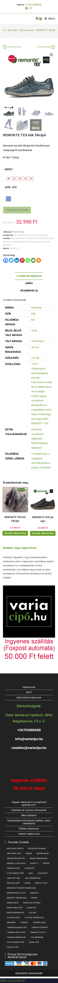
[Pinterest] (22, 260)
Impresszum (29, 687)
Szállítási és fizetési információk (28, 810)
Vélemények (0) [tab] (29, 290)
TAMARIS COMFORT (39, 927)
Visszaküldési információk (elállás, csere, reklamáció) (29, 822)
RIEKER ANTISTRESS (31, 903)
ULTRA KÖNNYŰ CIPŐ (15, 942)
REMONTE (34, 238)
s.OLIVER (32, 913)
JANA (30, 873)
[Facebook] (5, 260)
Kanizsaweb (35, 973)
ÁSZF (29, 692)
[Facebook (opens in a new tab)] (27, 8)
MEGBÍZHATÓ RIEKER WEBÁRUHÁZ (21, 888)
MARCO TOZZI (41, 883)
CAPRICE (46, 863)
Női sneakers (19, 235)
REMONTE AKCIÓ (46, 238)
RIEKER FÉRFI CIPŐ (14, 908)
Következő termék (14, 47)
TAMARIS (24, 923)
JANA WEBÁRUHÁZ (33, 878)
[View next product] (53, 47)
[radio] (8, 179)
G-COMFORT (29, 868)
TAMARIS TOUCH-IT (38, 932)
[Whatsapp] (27, 260)
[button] (51, 55)
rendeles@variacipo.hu (29, 748)
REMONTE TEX (9, 242)
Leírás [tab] (29, 283)
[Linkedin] (16, 260)
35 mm (35, 347)
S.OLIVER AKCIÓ (13, 918)
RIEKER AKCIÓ (13, 903)
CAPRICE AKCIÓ (13, 868)
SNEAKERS (41, 242)
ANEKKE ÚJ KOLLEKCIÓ (16, 863)
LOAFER (27, 883)
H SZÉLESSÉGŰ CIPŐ (15, 873)
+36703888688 (29, 730)
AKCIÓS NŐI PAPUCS (15, 849)
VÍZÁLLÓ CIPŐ (13, 947)
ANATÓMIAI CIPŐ (14, 853)
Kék (33, 313)
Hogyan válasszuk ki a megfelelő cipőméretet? (29, 803)
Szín (7, 187)
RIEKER (34, 898)
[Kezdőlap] (4, 30)
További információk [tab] (29, 276)
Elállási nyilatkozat (29, 828)
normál (35, 357)
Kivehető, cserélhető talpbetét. (37, 434)
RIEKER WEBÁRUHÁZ (15, 913)
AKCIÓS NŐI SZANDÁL (37, 849)
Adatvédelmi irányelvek (29, 697)
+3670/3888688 (33, 4)
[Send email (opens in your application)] (31, 8)
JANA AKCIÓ (42, 873)
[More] (38, 260)
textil (34, 330)
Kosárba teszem (17, 210)
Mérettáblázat (29, 815)
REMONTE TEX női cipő (42, 519)
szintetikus (37, 341)
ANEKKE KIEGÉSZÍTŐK (16, 858)
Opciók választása (15, 533)
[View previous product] (5, 47)
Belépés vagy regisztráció (19, 548)
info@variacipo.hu (29, 739)
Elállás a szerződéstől (12, 980)
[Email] (33, 260)
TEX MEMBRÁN (37, 937)
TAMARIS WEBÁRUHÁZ (16, 937)
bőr (33, 319)
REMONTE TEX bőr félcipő (15, 519)
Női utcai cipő (31, 235)
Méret (9, 169)
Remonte (36, 307)
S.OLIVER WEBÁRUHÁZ (34, 918)
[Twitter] (11, 260)
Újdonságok (43, 235)
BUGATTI (34, 863)
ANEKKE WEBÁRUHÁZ (38, 858)
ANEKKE (28, 853)
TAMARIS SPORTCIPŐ (16, 932)
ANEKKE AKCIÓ (43, 853)
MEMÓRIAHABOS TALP (19, 238)
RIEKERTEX (31, 908)
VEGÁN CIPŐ (34, 942)
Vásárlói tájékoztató (29, 834)
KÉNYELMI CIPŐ (13, 883)
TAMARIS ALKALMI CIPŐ (17, 927)
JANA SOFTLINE (13, 878)
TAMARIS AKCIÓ (39, 923)
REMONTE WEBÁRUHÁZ (26, 242)
